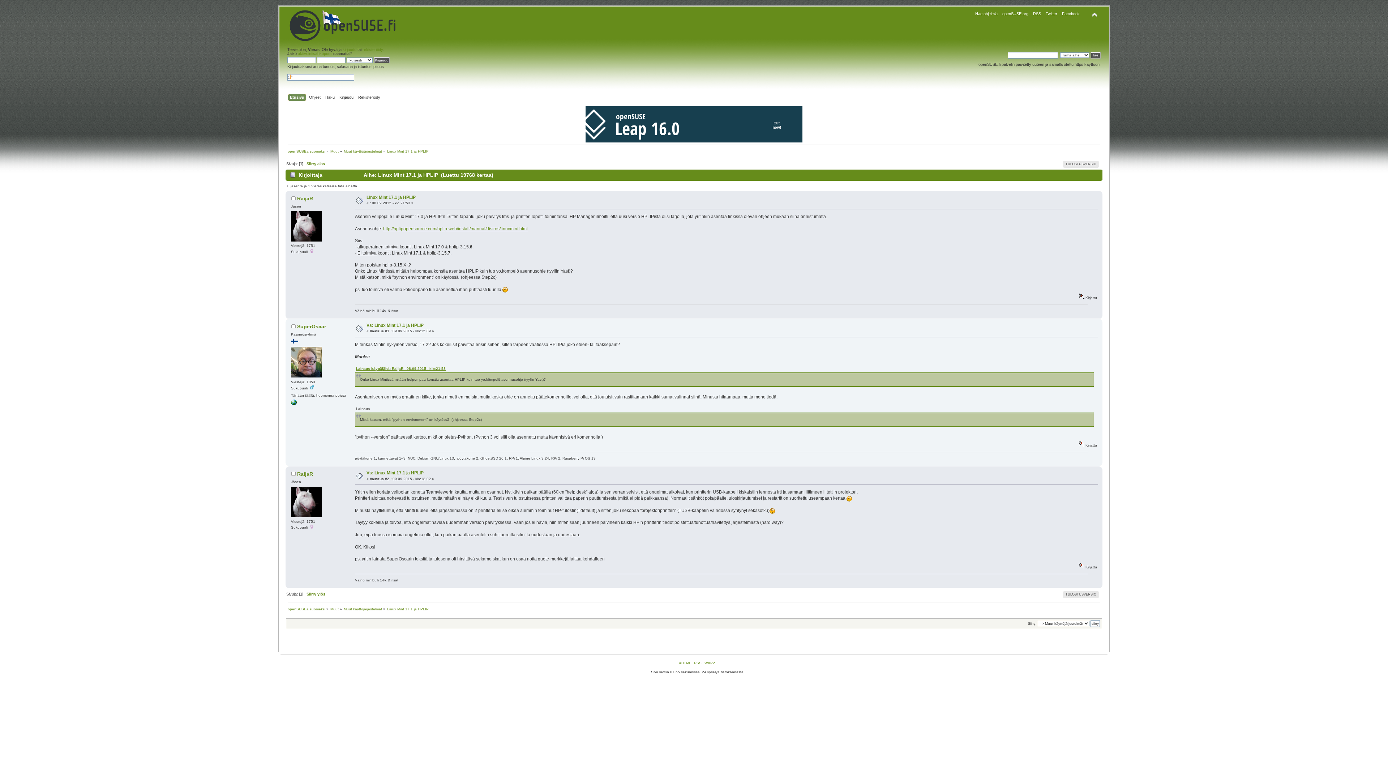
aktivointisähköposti (315, 53)
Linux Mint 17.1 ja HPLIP (391, 197)
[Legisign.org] (294, 404)
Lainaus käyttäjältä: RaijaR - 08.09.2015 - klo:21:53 (401, 369)
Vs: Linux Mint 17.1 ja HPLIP (395, 325)
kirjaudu (349, 49)
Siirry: (1032, 624)
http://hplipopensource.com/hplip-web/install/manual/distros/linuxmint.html (455, 228)
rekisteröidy (373, 49)
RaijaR (305, 198)
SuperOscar (311, 326)
